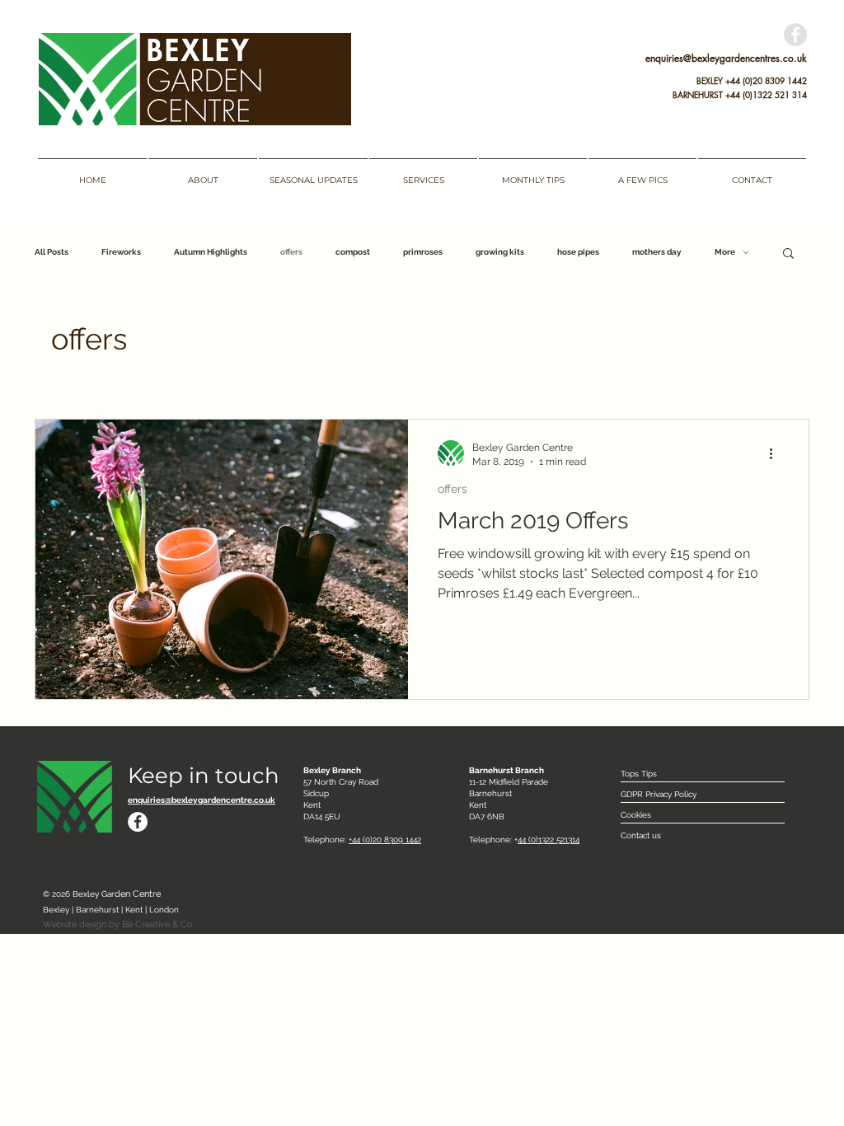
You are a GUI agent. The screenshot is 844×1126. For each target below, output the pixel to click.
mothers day (657, 251)
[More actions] (776, 453)
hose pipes (578, 251)
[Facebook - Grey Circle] (795, 34)
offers (291, 251)
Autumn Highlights (210, 251)
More (725, 251)
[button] (788, 254)
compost (352, 251)
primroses (423, 251)
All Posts (51, 251)
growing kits (500, 251)
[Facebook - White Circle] (138, 822)
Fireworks (121, 251)
